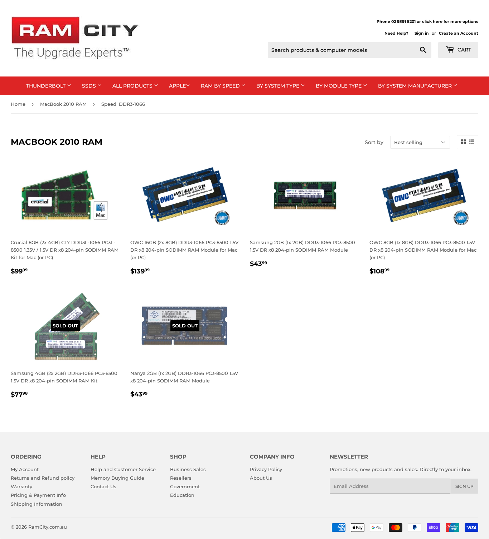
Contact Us (103, 486)
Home (18, 104)
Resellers (181, 478)
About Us (261, 478)
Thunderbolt (46, 86)
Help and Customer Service (123, 469)
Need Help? (396, 33)
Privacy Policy (266, 469)
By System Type (278, 86)
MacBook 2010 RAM (63, 104)
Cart (463, 49)
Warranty (21, 486)
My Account (25, 469)
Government (185, 486)
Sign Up (464, 486)
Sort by (374, 142)
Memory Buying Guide (117, 478)
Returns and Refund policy (42, 478)
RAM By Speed (221, 86)
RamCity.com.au (47, 527)
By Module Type (339, 86)
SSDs (89, 86)
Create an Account (458, 33)
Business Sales (188, 469)
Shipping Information (36, 504)
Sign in (422, 33)
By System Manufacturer (415, 86)
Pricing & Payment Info (38, 495)
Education (182, 495)
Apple (177, 86)
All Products (133, 86)
